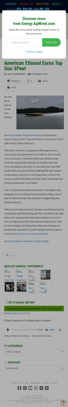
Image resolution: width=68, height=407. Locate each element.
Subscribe (51, 42)
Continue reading (34, 51)
